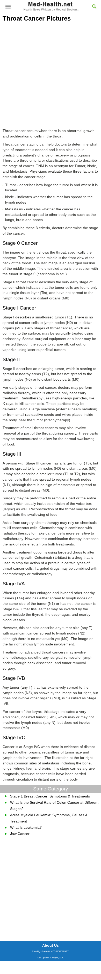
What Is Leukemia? (26, 827)
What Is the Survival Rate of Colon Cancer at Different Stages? (54, 805)
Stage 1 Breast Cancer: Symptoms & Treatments (50, 796)
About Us (50, 945)
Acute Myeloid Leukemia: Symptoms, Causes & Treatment (49, 818)
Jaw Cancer (20, 834)
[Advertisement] (50, 74)
